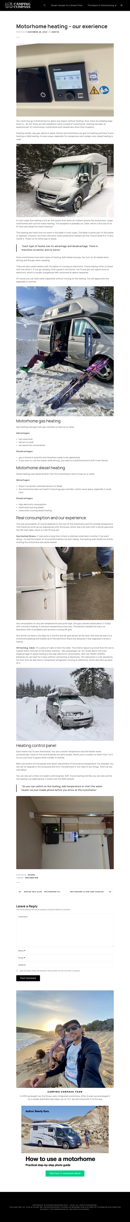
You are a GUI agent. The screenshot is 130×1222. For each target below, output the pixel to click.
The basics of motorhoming (101, 5)
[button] (44, 5)
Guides (31, 875)
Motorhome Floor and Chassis (87, 892)
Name (20, 950)
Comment (23, 916)
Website (22, 965)
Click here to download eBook (65, 1173)
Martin (55, 32)
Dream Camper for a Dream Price (66, 5)
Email (20, 958)
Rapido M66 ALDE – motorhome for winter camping (44, 892)
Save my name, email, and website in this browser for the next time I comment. (50, 971)
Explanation (31, 878)
